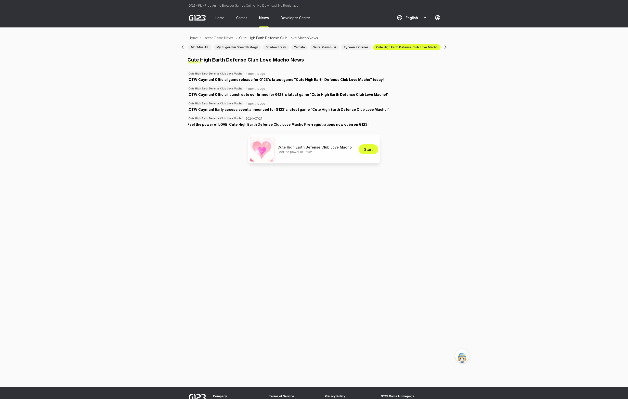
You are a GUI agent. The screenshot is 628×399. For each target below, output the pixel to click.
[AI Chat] (462, 356)
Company (220, 396)
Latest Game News (218, 38)
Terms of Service (281, 396)
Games (241, 18)
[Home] (197, 18)
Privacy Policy (335, 396)
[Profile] (438, 18)
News (264, 18)
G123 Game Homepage (398, 396)
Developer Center (295, 18)
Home (219, 18)
